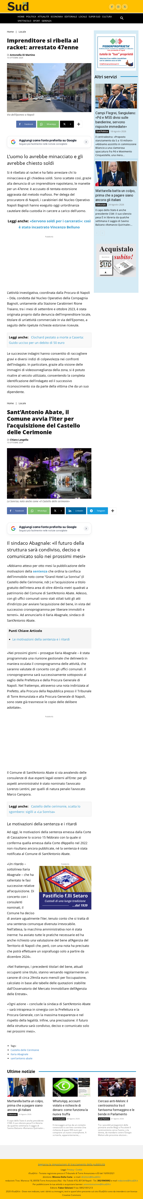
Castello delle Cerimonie (25, 1050)
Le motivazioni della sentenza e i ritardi (41, 639)
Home (10, 31)
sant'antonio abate (21, 1058)
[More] (78, 124)
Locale (22, 31)
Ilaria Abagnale (19, 1054)
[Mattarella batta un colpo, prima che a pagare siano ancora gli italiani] (116, 173)
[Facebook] (112, 7)
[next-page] (102, 233)
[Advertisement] (49, 263)
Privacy (70, 1169)
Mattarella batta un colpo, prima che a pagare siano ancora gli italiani (115, 195)
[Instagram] (118, 7)
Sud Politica (102, 131)
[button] (122, 18)
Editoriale (101, 204)
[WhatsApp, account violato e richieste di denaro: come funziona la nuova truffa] (71, 1087)
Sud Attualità (59, 1119)
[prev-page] (97, 233)
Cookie (79, 1169)
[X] (125, 7)
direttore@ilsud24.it (90, 1176)
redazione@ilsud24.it (128, 1180)
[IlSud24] (21, 6)
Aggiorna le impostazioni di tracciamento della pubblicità (71, 1164)
